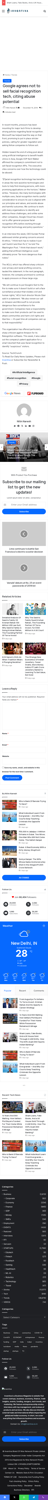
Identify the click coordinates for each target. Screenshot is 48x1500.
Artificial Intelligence (24, 372)
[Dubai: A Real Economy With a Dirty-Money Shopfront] (9, 851)
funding (6, 1342)
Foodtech (10, 1260)
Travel (8, 1285)
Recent (22, 990)
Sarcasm (7, 1244)
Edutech (9, 1252)
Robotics (9, 1277)
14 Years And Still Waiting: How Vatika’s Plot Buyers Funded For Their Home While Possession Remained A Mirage (31, 1020)
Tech (6, 1294)
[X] (22, 426)
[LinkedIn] (25, 426)
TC (23, 1351)
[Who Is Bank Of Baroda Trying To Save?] (9, 805)
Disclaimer (28, 1485)
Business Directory (22, 1490)
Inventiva (6, 360)
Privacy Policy (23, 1468)
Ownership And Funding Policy (31, 1477)
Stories (7, 1290)
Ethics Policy (33, 1481)
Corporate (10, 1198)
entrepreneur (30, 1337)
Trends (14, 75)
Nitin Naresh (10, 108)
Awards (38, 1485)
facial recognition (17, 378)
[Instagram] (33, 426)
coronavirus (26, 1333)
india (22, 1342)
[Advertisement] (24, 44)
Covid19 (6, 1337)
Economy (10, 1202)
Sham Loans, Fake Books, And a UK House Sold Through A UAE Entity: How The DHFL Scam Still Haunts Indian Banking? (32, 1039)
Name (5, 733)
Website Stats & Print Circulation (29, 1473)
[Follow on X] (17, 108)
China (16, 1333)
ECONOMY (17, 1337)
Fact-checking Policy (18, 1481)
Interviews (8, 1236)
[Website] (14, 426)
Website (5, 756)
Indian (29, 1342)
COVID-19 (38, 1333)
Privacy (24, 383)
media (17, 1346)
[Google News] (12, 393)
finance (41, 1337)
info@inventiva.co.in (29, 1424)
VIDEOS (7, 1302)
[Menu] (3, 12)
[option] (24, 447)
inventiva (39, 1342)
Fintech (9, 1256)
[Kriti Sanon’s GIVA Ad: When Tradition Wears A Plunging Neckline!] (12, 648)
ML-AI (8, 1273)
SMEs (8, 1219)
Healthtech (10, 1269)
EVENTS (7, 1227)
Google (36, 378)
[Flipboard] (35, 393)
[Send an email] (18, 108)
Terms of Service (38, 1468)
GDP (8, 1211)
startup (6, 1351)
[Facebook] (18, 426)
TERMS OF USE (10, 1477)
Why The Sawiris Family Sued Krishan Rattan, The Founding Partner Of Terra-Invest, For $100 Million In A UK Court (35, 624)
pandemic (34, 1346)
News (25, 1346)
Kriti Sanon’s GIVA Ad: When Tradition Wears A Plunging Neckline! (12, 659)
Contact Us (9, 1473)
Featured (7, 1231)
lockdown (7, 1346)
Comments (39, 990)
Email (5, 745)
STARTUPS (8, 1248)
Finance (9, 1207)
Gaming (9, 1265)
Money (9, 1215)
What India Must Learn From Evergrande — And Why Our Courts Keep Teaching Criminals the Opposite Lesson (31, 819)
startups (15, 1351)
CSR (4, 1468)
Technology (11, 1281)
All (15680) (24, 877)
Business (7, 1194)
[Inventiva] (17, 11)
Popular (7, 990)
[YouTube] (29, 426)
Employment (9, 1223)
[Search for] (44, 12)
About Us (12, 1468)
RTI (5, 1240)
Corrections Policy (14, 1485)
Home (7, 75)
